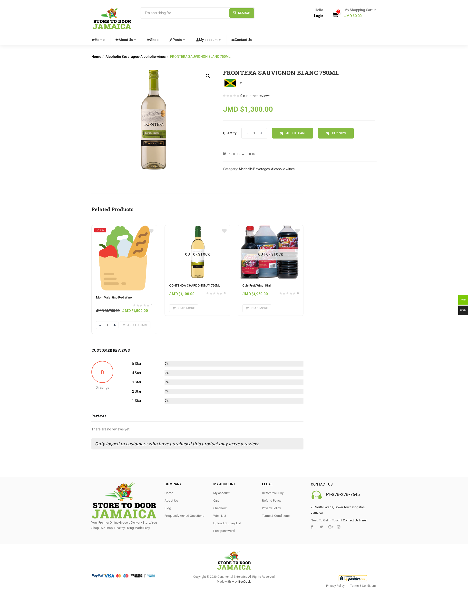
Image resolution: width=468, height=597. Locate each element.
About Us (126, 40)
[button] (359, 13)
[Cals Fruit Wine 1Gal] (270, 228)
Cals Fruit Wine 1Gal (256, 285)
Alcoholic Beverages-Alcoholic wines (136, 57)
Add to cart (296, 133)
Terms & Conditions (276, 515)
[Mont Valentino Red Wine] (124, 230)
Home (100, 40)
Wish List (219, 515)
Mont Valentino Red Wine (114, 297)
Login (318, 16)
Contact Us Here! (355, 520)
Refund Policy (271, 500)
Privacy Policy (271, 508)
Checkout (220, 508)
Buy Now (339, 133)
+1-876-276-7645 (342, 494)
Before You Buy (272, 493)
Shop (154, 40)
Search (244, 13)
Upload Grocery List (227, 523)
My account (208, 40)
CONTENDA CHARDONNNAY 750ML (194, 285)
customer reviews (255, 96)
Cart (216, 500)
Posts (178, 40)
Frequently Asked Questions (184, 515)
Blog (168, 508)
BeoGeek (244, 581)
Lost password (224, 531)
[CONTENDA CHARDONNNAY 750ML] (197, 228)
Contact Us (243, 40)
